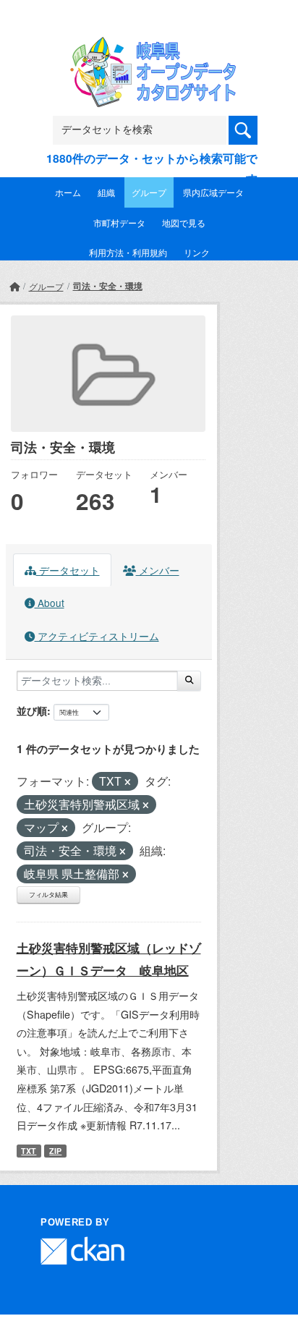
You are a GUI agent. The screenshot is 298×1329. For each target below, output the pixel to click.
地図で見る (183, 222)
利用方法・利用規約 (128, 252)
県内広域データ (213, 192)
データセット (68, 570)
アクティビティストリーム (97, 636)
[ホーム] (14, 286)
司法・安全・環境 (107, 285)
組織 (106, 192)
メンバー (157, 570)
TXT (28, 1150)
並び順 (32, 710)
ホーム (68, 192)
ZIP (55, 1150)
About (49, 602)
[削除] (127, 782)
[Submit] (189, 681)
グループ (149, 192)
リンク (197, 252)
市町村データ (119, 222)
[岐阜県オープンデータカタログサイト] (149, 46)
